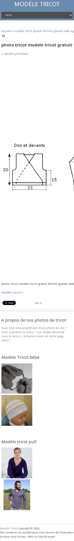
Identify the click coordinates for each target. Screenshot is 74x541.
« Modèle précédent (14, 54)
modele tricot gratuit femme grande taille (42, 31)
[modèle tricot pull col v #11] (16, 509)
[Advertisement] (37, 97)
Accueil (6, 31)
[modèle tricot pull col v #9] (16, 477)
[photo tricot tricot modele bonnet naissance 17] (16, 425)
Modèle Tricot (37, 4)
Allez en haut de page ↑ (42, 536)
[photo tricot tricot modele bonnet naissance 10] (16, 393)
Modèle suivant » (12, 292)
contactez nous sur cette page (43, 336)
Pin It (38, 303)
